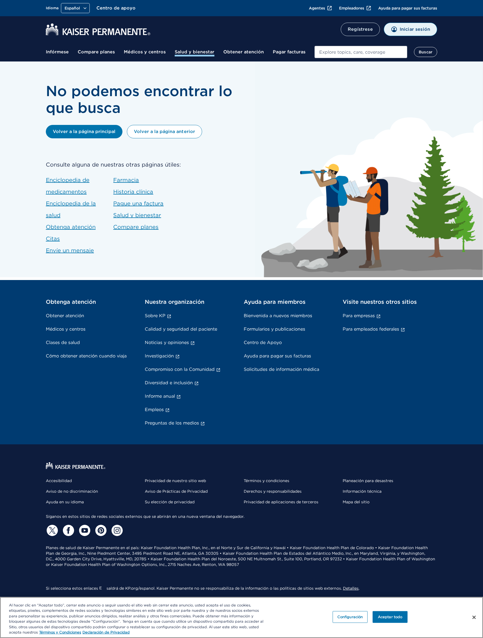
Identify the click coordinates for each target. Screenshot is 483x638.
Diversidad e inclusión (169, 382)
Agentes (317, 8)
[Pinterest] (100, 530)
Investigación (159, 356)
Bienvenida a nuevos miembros (278, 315)
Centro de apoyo (116, 8)
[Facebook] (67, 530)
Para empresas (359, 315)
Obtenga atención (71, 227)
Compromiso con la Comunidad (180, 369)
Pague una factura (138, 203)
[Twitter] (51, 530)
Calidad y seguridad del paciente (181, 329)
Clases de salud (63, 342)
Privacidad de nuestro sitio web (175, 480)
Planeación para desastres (368, 480)
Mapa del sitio (356, 502)
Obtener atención (243, 51)
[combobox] (360, 52)
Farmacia (126, 180)
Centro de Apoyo (263, 342)
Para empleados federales (371, 329)
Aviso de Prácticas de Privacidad (176, 491)
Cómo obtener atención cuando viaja (86, 356)
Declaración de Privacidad (106, 632)
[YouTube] (83, 530)
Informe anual (160, 396)
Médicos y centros (145, 51)
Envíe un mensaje (70, 250)
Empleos (154, 409)
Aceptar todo (390, 617)
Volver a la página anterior (164, 131)
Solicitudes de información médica (281, 369)
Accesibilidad (59, 480)
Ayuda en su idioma (65, 502)
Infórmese (57, 51)
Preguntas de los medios (172, 423)
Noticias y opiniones (167, 342)
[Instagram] (116, 530)
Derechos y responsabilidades (273, 491)
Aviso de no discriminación (72, 491)
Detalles (351, 588)
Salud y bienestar (194, 51)
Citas (53, 238)
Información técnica (362, 491)
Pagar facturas (289, 51)
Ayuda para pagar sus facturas (407, 8)
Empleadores (351, 8)
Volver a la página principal (84, 131)
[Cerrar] (474, 617)
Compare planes (96, 51)
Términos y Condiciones (60, 632)
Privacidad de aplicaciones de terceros (281, 502)
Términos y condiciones (266, 480)
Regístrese (360, 29)
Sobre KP (155, 315)
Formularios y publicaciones (274, 329)
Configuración (350, 617)
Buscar (425, 52)
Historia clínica (133, 191)
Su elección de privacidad (170, 502)
